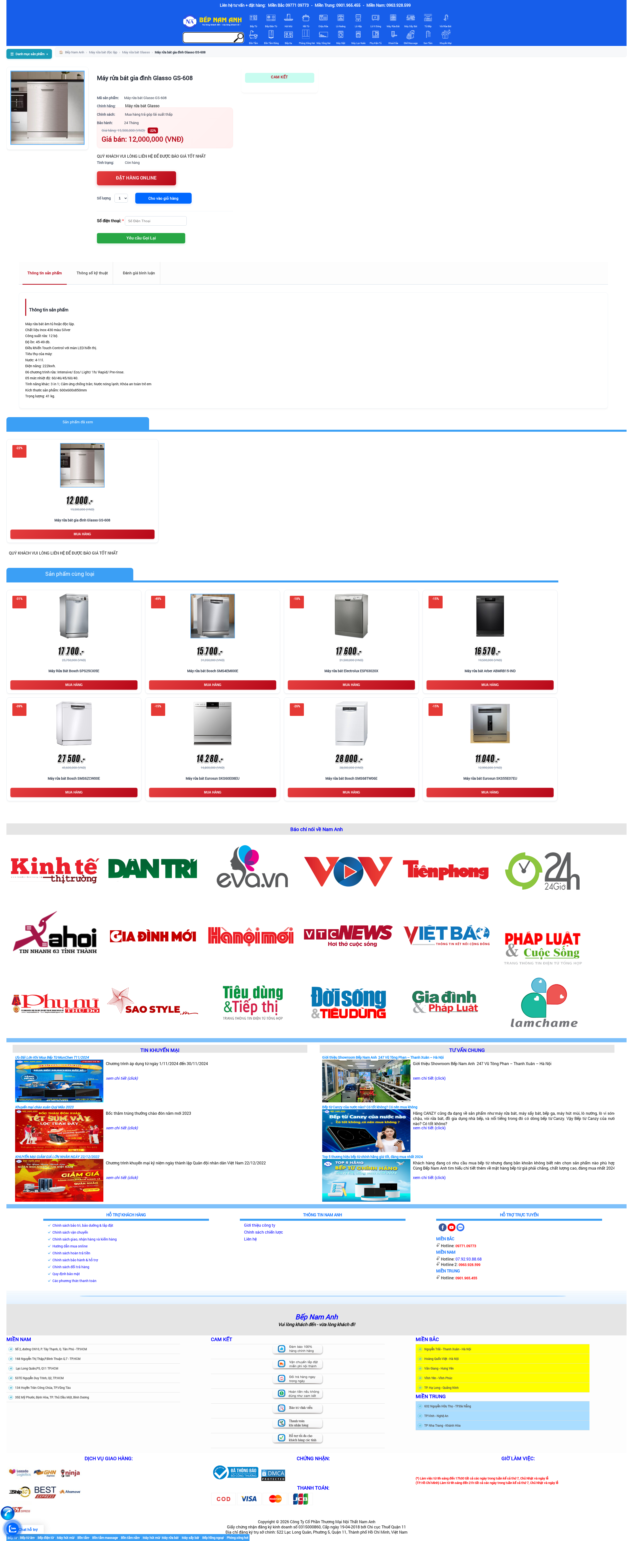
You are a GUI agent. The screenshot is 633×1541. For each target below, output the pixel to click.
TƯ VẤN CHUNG (467, 1050)
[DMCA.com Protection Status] (273, 1479)
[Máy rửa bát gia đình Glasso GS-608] (82, 465)
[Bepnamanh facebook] (443, 1229)
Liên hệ (250, 1238)
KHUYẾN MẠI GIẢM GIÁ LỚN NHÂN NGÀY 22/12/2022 (57, 1156)
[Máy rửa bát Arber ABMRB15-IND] (490, 616)
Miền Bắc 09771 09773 (288, 5)
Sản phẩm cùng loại (69, 573)
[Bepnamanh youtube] (451, 1229)
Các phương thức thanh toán (74, 1280)
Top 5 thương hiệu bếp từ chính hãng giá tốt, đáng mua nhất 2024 (372, 1156)
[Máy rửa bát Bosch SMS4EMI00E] (212, 616)
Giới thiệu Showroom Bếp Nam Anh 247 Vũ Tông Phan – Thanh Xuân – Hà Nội (383, 1057)
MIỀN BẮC (427, 1339)
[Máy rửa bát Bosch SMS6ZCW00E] (73, 723)
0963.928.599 (469, 1264)
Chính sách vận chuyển (70, 1232)
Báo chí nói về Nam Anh (316, 829)
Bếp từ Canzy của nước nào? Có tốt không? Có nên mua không (369, 1107)
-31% (19, 598)
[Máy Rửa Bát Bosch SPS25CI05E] (73, 616)
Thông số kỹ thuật (92, 273)
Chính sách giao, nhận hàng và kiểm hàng (84, 1239)
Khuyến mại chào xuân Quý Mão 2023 (44, 1107)
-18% (297, 598)
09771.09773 (465, 1245)
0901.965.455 (466, 1278)
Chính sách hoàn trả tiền (71, 1253)
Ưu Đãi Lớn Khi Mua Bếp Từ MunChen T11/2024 (52, 1057)
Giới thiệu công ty (259, 1225)
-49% (158, 598)
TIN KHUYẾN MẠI (160, 1050)
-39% (19, 706)
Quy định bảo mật (66, 1273)
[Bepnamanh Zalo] (460, 1229)
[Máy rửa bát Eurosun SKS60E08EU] (212, 723)
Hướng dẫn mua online (70, 1246)
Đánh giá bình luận (139, 273)
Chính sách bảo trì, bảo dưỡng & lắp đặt (82, 1225)
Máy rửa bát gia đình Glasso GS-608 (145, 78)
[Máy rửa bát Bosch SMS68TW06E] (351, 723)
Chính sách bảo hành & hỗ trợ (75, 1260)
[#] (235, 1479)
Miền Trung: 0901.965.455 (338, 5)
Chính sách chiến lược (263, 1232)
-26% (297, 706)
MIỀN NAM (18, 1339)
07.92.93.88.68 (468, 1259)
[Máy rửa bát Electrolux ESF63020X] (351, 616)
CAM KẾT (279, 76)
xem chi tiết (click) (122, 1078)
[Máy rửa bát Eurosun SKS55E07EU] (490, 723)
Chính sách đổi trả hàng (70, 1266)
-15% (435, 598)
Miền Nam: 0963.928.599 (388, 5)
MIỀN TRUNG (431, 1396)
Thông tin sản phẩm (44, 273)
